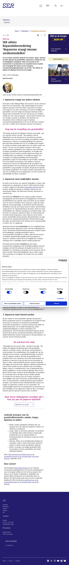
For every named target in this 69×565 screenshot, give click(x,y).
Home (17, 31)
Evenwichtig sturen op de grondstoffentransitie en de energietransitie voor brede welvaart (21, 482)
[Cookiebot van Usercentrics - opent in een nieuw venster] (59, 260)
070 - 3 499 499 (9, 522)
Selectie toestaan (35, 303)
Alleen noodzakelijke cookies (12, 303)
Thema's (5, 510)
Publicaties (6, 20)
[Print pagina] (38, 35)
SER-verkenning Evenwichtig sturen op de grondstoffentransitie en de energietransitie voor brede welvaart (21, 456)
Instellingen (60, 298)
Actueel (5, 508)
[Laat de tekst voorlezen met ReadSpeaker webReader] (47, 6)
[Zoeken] (55, 5)
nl (61, 6)
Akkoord (56, 303)
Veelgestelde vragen (8, 524)
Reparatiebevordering (38, 31)
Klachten (17, 561)
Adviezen (7, 22)
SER (4, 512)
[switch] (26, 292)
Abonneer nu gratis (22, 405)
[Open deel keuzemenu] (45, 35)
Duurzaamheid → (58, 59)
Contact (5, 520)
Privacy (11, 561)
